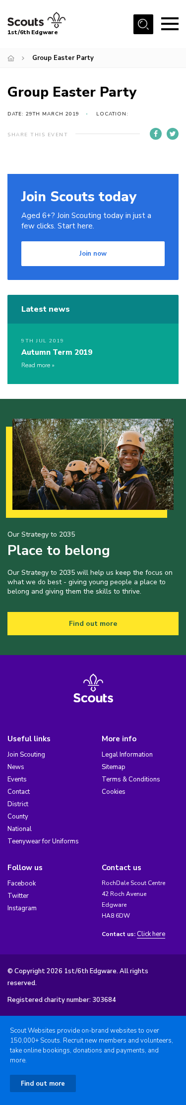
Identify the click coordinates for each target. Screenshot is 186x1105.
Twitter (18, 895)
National (19, 829)
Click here (151, 934)
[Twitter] (173, 134)
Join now (93, 253)
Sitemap (113, 767)
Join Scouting (26, 754)
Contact (18, 791)
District (17, 804)
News (15, 767)
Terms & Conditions (131, 779)
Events (17, 779)
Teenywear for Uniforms (43, 841)
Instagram (22, 908)
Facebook (21, 883)
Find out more (93, 623)
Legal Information (127, 754)
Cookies (113, 791)
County (17, 816)
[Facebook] (156, 134)
